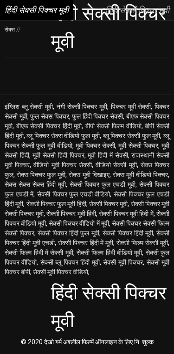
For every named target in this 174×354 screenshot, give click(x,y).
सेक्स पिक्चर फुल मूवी (41, 174)
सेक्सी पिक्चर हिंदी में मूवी (86, 243)
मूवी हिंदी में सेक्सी (108, 155)
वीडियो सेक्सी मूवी (116, 165)
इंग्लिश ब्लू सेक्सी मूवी (29, 106)
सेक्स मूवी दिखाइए (89, 174)
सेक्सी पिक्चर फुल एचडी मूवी (103, 184)
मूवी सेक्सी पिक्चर (138, 145)
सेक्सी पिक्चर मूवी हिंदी (71, 213)
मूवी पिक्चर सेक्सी (95, 145)
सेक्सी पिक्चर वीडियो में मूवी (79, 223)
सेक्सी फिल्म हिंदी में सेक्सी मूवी (39, 252)
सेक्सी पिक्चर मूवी (108, 204)
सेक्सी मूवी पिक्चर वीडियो (60, 272)
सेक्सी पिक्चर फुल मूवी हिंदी (56, 204)
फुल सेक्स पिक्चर (49, 116)
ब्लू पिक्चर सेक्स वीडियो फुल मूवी (62, 135)
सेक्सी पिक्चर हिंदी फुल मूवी (68, 233)
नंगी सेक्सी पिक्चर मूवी (82, 106)
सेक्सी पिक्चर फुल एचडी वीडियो (73, 194)
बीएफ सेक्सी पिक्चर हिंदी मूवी (49, 126)
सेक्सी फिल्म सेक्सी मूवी (142, 243)
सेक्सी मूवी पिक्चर (123, 262)
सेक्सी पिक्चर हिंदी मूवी (128, 233)
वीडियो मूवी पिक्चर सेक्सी (62, 165)
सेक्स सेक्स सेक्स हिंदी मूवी (35, 184)
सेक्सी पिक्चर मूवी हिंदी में (126, 213)
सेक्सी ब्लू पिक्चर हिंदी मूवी (70, 262)
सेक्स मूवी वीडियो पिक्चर (140, 174)
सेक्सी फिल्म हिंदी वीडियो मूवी (109, 252)
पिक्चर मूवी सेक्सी (131, 106)
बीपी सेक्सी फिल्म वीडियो (113, 126)
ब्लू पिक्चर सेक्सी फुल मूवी (132, 135)
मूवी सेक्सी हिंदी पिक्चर (58, 155)
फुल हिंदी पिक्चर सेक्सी (97, 116)
